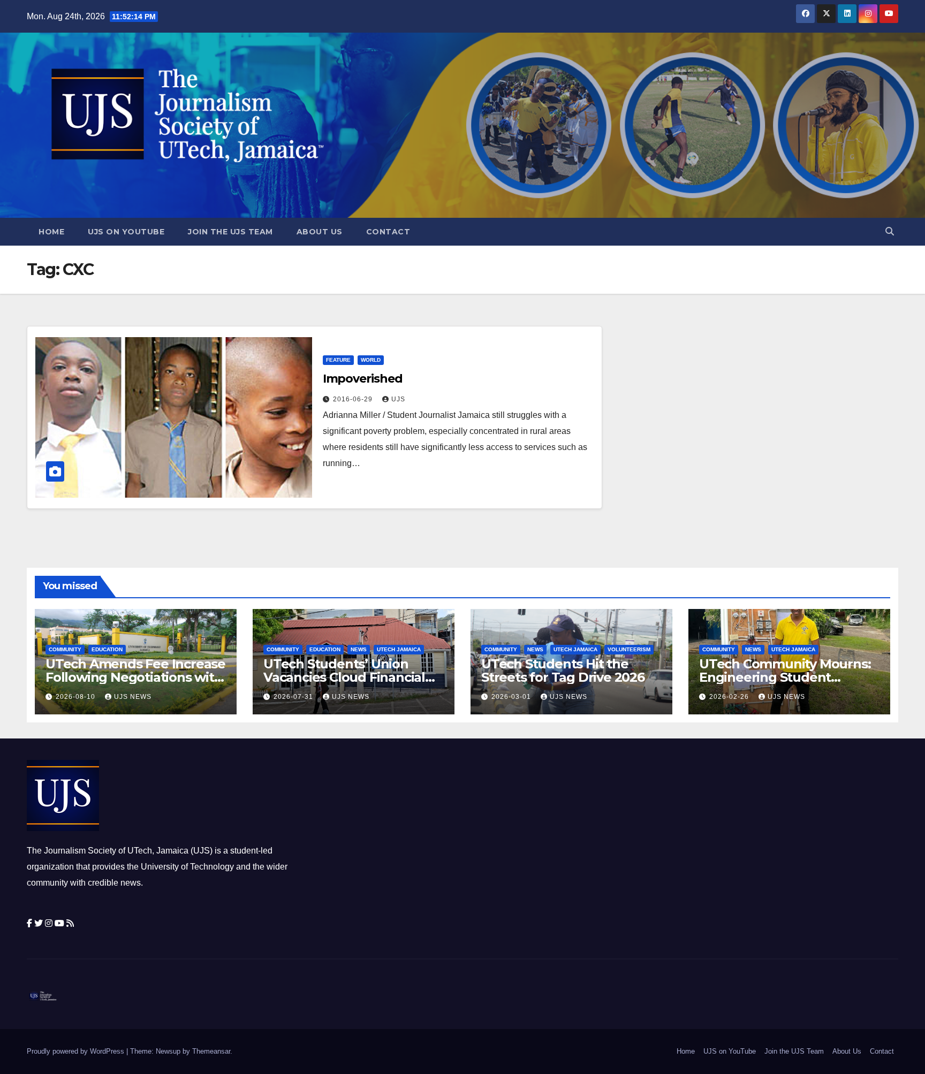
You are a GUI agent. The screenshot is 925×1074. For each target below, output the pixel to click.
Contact (388, 232)
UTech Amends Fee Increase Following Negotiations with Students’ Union (135, 677)
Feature (338, 360)
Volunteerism (629, 649)
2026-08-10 (76, 696)
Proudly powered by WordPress (76, 1051)
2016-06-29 (354, 399)
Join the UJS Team (230, 232)
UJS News (132, 696)
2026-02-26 (730, 696)
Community (65, 649)
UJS (398, 399)
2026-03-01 (512, 696)
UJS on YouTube (126, 232)
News (359, 649)
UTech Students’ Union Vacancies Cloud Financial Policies (344, 677)
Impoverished (363, 378)
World (371, 360)
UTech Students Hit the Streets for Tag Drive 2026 (563, 670)
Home (51, 232)
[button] (889, 231)
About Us (320, 232)
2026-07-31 (294, 696)
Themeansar (211, 1051)
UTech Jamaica (399, 649)
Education (107, 649)
